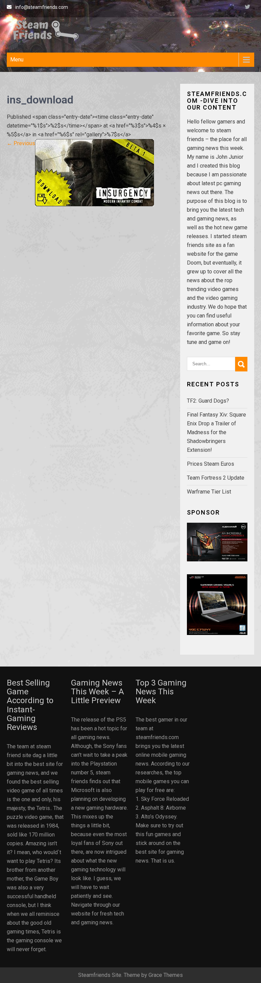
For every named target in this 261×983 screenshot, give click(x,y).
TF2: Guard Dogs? (208, 401)
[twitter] (247, 8)
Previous (21, 143)
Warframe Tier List (209, 491)
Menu (16, 59)
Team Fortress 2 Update (215, 478)
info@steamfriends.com (41, 7)
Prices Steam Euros (210, 464)
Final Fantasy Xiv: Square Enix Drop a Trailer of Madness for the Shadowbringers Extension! (216, 432)
